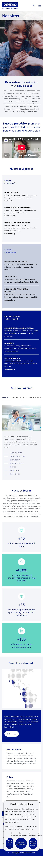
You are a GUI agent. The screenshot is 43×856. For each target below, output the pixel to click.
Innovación (6, 397)
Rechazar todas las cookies (33, 843)
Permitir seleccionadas (21, 843)
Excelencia (17, 397)
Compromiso (28, 397)
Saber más (11, 734)
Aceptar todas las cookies (9, 843)
